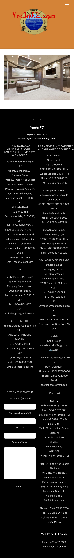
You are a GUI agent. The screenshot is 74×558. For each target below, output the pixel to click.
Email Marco (54, 522)
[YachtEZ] (32, 44)
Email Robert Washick (54, 546)
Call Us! (54, 401)
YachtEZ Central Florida (54, 534)
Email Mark (54, 423)
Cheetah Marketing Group (43, 138)
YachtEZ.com (33, 134)
